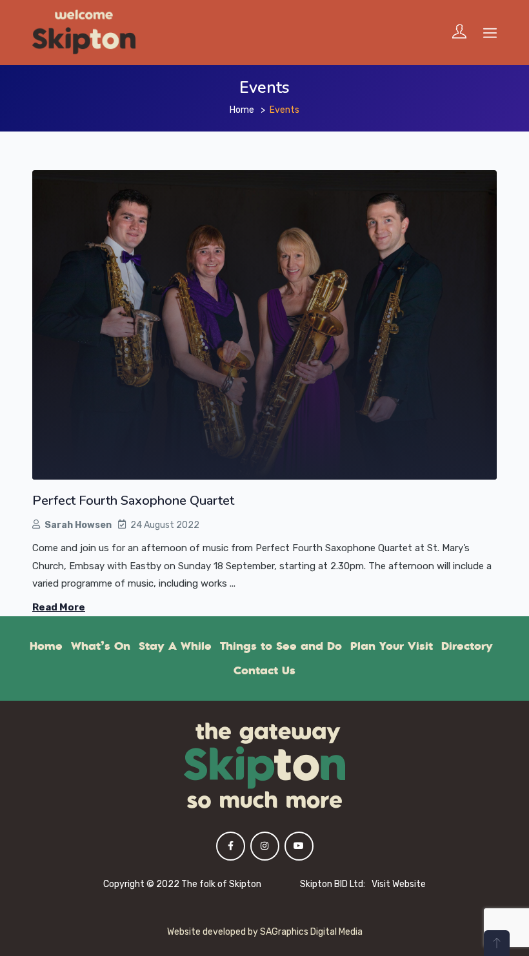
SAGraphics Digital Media (311, 931)
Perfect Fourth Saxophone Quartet (133, 500)
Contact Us (264, 670)
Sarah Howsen (78, 525)
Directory (467, 646)
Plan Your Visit (391, 646)
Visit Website (399, 884)
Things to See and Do (281, 646)
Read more (58, 607)
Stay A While (175, 646)
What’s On (100, 646)
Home (242, 109)
